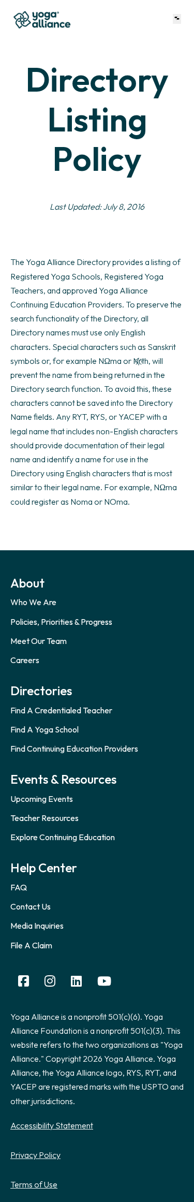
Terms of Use (33, 1184)
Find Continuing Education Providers (74, 748)
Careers (24, 660)
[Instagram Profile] (50, 981)
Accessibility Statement (51, 1125)
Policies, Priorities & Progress (61, 622)
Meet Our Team (38, 641)
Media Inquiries (37, 925)
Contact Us (30, 906)
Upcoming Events (41, 799)
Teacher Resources (44, 818)
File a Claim (31, 945)
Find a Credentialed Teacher (61, 710)
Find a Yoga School (44, 729)
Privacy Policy (35, 1155)
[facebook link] (23, 981)
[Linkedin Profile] (76, 981)
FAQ (18, 887)
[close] (177, 19)
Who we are (33, 602)
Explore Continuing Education (62, 837)
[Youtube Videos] (104, 981)
